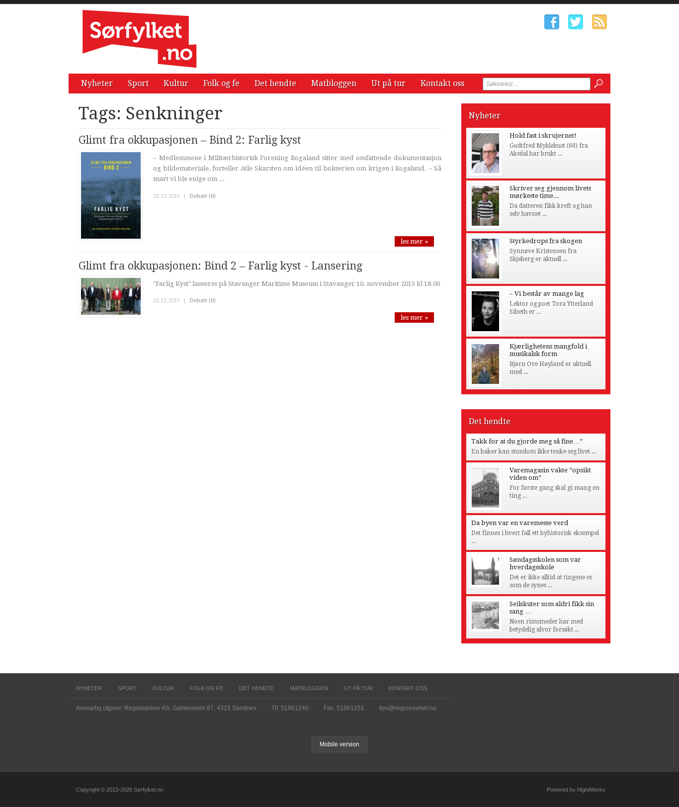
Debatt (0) (202, 196)
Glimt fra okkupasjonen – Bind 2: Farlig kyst (190, 140)
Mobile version (339, 744)
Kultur (176, 83)
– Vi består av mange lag (546, 293)
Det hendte (275, 83)
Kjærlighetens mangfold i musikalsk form (548, 350)
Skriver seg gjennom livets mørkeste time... (550, 191)
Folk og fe (221, 83)
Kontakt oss (442, 83)
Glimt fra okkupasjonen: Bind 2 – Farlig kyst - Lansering (220, 266)
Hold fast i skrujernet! (543, 135)
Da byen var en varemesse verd (519, 523)
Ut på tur (388, 83)
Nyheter (97, 83)
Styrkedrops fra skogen (545, 241)
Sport (138, 83)
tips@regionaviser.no (407, 708)
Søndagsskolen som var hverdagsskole (545, 563)
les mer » (414, 241)
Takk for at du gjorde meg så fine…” (527, 441)
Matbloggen (333, 83)
